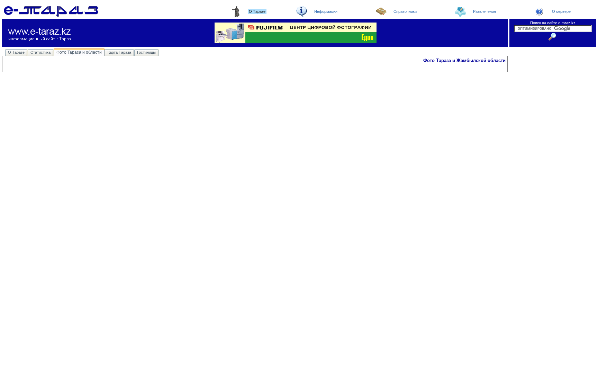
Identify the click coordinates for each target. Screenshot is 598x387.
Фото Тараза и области (79, 52)
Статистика (40, 52)
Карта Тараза (119, 52)
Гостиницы (146, 52)
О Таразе (16, 52)
